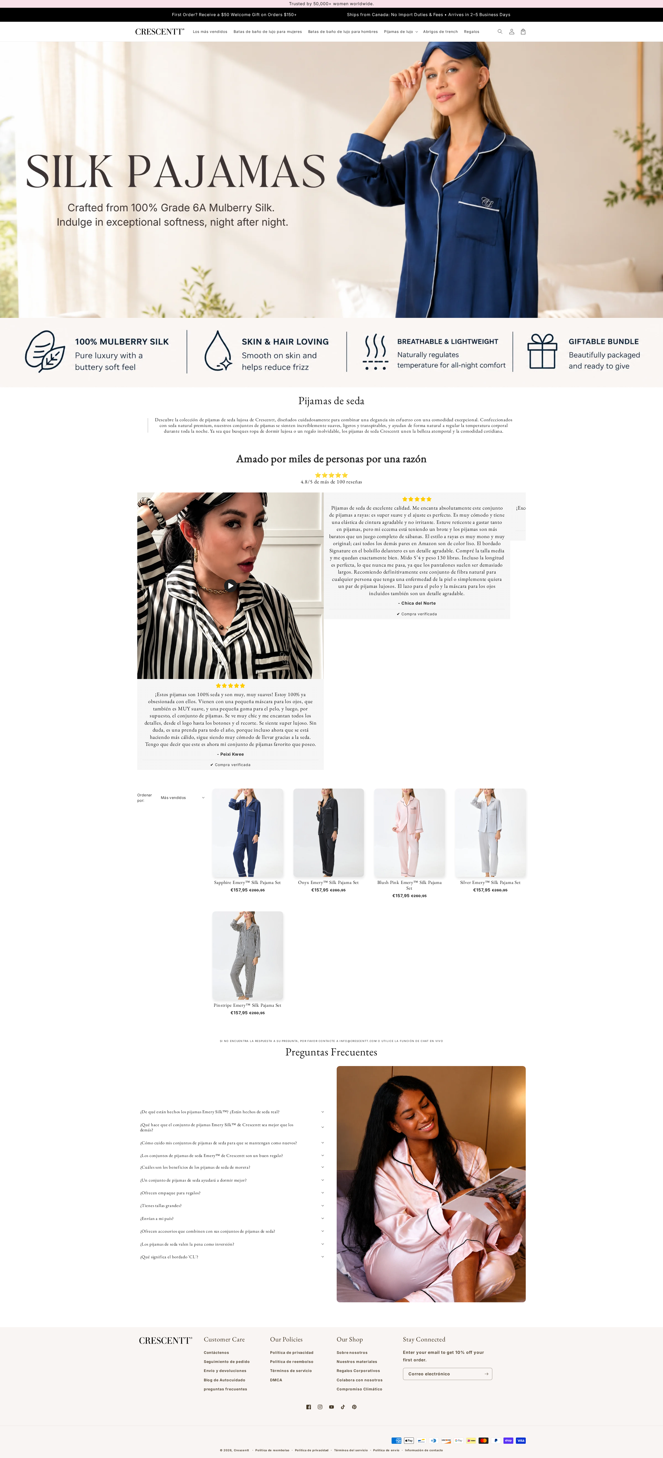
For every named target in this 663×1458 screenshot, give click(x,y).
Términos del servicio (351, 1450)
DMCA (276, 1380)
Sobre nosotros (352, 1352)
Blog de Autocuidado (225, 1380)
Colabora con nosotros (360, 1380)
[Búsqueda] (500, 31)
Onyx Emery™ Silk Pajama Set (328, 882)
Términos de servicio (291, 1370)
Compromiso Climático (360, 1389)
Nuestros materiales (357, 1361)
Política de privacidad (292, 1352)
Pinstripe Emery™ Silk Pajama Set (248, 1005)
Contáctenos (216, 1352)
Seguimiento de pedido (227, 1361)
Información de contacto (424, 1450)
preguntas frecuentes (225, 1389)
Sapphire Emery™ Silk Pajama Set (247, 882)
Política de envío (386, 1450)
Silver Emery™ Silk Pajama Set (490, 882)
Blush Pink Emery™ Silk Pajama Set (409, 885)
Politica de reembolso (292, 1361)
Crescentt (241, 1450)
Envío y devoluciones (225, 1370)
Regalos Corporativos (358, 1370)
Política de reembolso (272, 1450)
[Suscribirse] (486, 1374)
